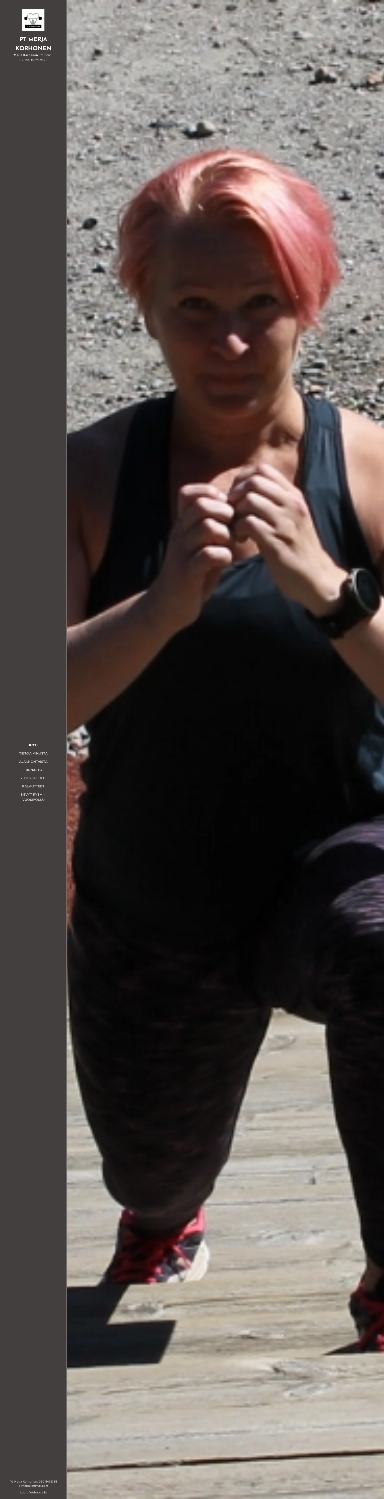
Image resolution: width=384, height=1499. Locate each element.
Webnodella (38, 1492)
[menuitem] (33, 745)
